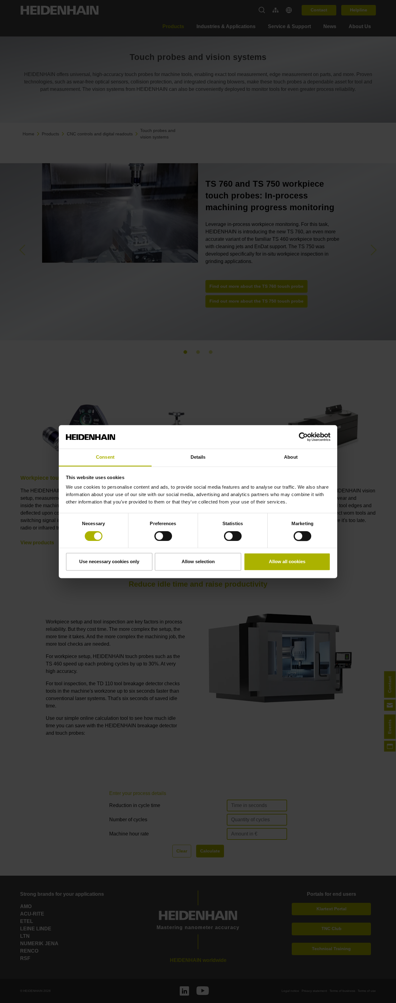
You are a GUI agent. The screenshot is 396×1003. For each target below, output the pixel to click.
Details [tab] (198, 457)
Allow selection (198, 561)
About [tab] (291, 457)
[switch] (163, 536)
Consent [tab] (105, 457)
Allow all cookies (287, 561)
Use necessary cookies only (109, 561)
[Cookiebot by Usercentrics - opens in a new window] (303, 436)
